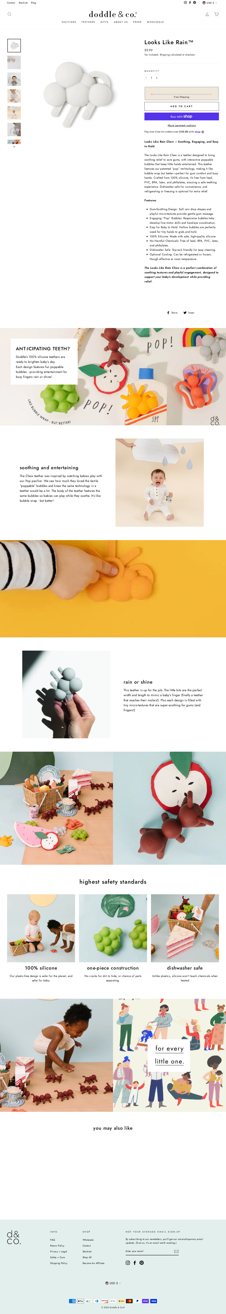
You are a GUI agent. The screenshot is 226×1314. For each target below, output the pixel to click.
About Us (121, 22)
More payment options (182, 125)
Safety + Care (57, 1257)
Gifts (104, 22)
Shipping (165, 54)
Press (137, 22)
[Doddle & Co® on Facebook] (135, 1263)
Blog (33, 2)
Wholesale (155, 22)
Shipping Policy (58, 1263)
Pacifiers (69, 22)
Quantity (151, 71)
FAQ (52, 1240)
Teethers (88, 22)
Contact (11, 2)
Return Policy (57, 1245)
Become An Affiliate (94, 1263)
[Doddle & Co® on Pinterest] (141, 1263)
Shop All (87, 1257)
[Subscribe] (176, 1251)
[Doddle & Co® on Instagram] (128, 1263)
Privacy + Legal (58, 1251)
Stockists (23, 2)
